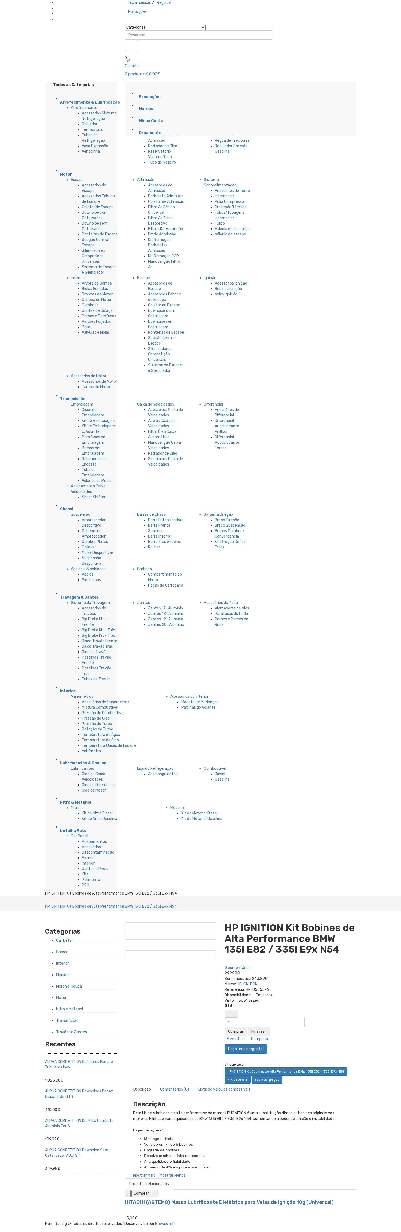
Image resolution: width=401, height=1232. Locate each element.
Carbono (144, 569)
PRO (85, 885)
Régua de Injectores (232, 140)
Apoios (88, 574)
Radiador (89, 124)
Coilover (89, 547)
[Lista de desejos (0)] (125, 79)
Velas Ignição (226, 294)
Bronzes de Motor (97, 294)
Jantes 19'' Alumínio (165, 619)
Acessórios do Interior (189, 696)
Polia (86, 327)
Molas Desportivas (98, 552)
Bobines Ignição (228, 288)
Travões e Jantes (71, 1032)
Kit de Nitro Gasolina (99, 818)
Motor (61, 997)
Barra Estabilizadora (166, 520)
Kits (85, 874)
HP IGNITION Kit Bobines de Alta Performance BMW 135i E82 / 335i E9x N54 (111, 906)
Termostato (92, 129)
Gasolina (222, 779)
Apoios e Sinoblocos (88, 569)
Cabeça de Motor (97, 299)
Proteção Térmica (231, 207)
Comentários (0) (174, 1089)
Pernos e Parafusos (99, 316)
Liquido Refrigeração (155, 768)
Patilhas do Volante (198, 707)
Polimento (91, 879)
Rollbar (154, 547)
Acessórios (91, 847)
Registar (164, 2)
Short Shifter (94, 497)
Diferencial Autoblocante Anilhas (227, 426)
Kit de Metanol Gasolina (201, 818)
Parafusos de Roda (231, 613)
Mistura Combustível (100, 707)
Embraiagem (82, 404)
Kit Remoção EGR (163, 256)
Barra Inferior (159, 536)
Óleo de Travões (96, 652)
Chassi (62, 952)
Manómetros (82, 696)
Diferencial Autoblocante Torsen (227, 442)
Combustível (215, 768)
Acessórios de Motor (88, 376)
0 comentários (237, 967)
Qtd (228, 1006)
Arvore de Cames (97, 283)
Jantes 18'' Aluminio (165, 613)
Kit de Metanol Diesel (199, 813)
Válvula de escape (230, 234)
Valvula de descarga (232, 229)
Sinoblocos (91, 580)
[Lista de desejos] (128, 1193)
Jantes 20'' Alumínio (166, 624)
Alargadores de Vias (232, 608)
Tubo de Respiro (162, 162)
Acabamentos (94, 841)
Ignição (210, 278)
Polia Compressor (230, 201)
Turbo (220, 223)
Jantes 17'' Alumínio (165, 608)
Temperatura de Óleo (100, 740)
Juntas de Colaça (97, 310)
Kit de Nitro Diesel (97, 813)
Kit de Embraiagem (98, 420)
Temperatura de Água (101, 734)
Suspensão (80, 514)
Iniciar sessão (139, 2)
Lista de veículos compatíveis (224, 1089)
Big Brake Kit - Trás (98, 630)
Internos (78, 278)
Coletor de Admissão (166, 201)
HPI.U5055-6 (238, 1080)
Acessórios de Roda (221, 602)
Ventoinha (91, 151)
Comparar (259, 1039)
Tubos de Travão (96, 679)
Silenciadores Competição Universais (93, 256)
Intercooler (224, 196)
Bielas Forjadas (95, 288)
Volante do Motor (97, 480)
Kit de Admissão (162, 234)
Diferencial (213, 404)
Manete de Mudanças (200, 702)
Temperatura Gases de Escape (109, 745)
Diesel (220, 774)
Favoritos (235, 1039)
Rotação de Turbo (97, 729)
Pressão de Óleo (96, 718)
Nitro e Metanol (69, 1009)
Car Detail (79, 836)
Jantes (143, 602)
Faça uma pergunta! (246, 1049)
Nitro (75, 807)
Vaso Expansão (95, 146)
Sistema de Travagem (90, 602)
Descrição (142, 1089)
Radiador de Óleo (162, 146)
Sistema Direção (218, 514)
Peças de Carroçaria (165, 585)
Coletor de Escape (98, 207)
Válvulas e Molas (96, 332)
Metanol (177, 807)
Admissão (145, 179)
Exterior (89, 858)
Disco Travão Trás (97, 646)
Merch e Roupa (69, 986)
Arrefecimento (84, 107)
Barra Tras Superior (165, 541)
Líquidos (63, 975)
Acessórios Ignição (231, 283)
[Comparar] (155, 1193)
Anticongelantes (163, 774)
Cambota (90, 305)
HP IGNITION (247, 984)
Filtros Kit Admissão (165, 229)
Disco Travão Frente (99, 641)
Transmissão (67, 1020)
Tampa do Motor (96, 387)
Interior (88, 863)
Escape (77, 179)
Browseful (164, 1223)
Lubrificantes (82, 768)
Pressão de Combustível (103, 713)
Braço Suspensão (230, 525)
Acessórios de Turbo (232, 190)
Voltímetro (91, 751)
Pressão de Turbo (97, 723)
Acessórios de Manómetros (105, 702)
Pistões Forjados (96, 321)
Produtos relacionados (149, 1184)
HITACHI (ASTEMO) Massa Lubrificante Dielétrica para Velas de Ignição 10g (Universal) (229, 1202)
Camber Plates (95, 541)
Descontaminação (98, 852)
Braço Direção (227, 520)
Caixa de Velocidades (155, 404)
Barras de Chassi (151, 514)
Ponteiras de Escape (100, 234)
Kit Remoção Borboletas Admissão (159, 245)
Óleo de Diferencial (98, 785)
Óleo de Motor (94, 790)
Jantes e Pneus (95, 868)
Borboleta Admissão (166, 196)
